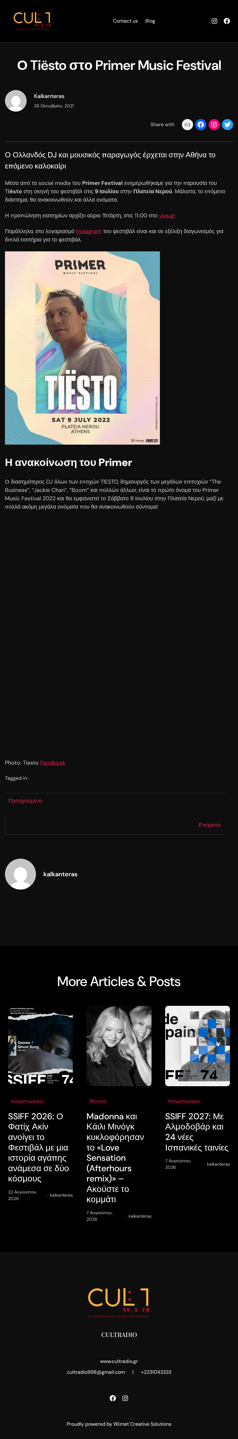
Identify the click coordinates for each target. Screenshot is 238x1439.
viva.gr (167, 215)
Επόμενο (210, 825)
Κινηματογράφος (27, 1101)
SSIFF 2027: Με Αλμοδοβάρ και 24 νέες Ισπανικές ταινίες (197, 1132)
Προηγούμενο (25, 801)
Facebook (52, 762)
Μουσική (98, 1101)
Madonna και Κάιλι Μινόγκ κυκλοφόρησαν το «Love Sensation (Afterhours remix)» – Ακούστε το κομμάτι (115, 1158)
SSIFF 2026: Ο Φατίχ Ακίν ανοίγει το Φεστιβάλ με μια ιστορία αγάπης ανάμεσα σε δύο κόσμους (38, 1147)
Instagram (89, 231)
